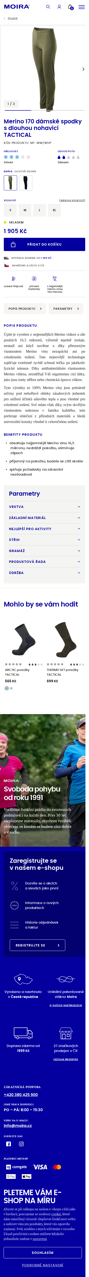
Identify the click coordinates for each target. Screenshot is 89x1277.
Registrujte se (30, 945)
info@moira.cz (18, 1125)
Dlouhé (13, 18)
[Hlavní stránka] (17, 6)
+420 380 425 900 (21, 1094)
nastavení (40, 1238)
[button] (83, 69)
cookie (56, 1214)
